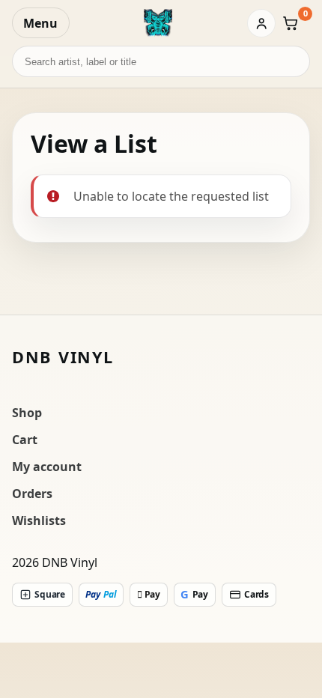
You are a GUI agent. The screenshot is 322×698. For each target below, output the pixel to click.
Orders (32, 493)
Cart (24, 439)
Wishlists (39, 520)
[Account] (261, 23)
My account (47, 466)
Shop (27, 412)
